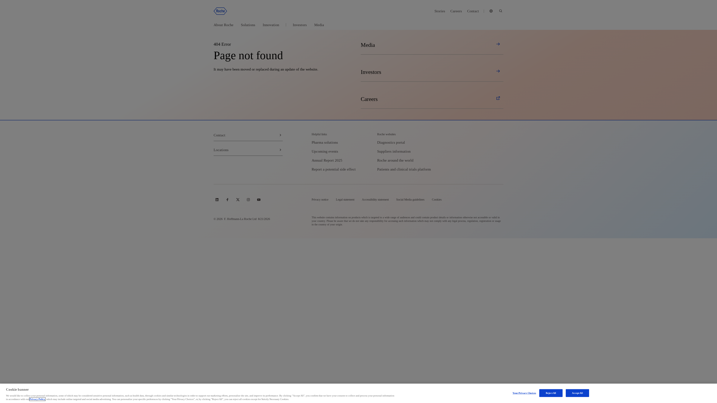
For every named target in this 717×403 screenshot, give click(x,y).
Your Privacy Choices (524, 393)
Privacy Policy (37, 399)
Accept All (577, 393)
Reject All (551, 393)
